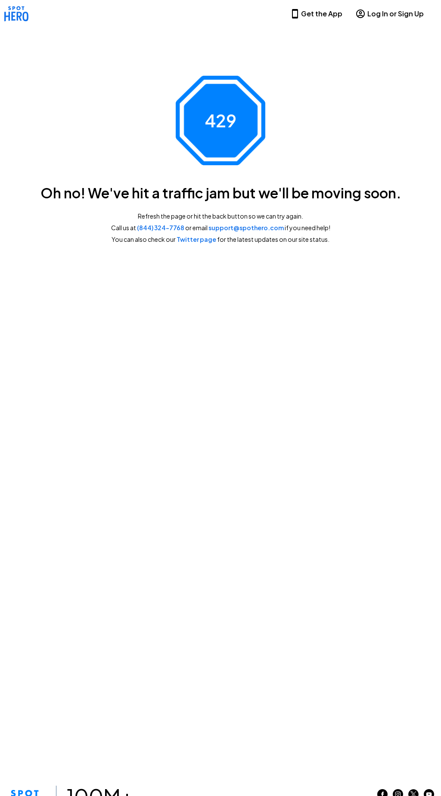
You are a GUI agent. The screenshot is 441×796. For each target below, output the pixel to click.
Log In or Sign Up (395, 13)
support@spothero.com (246, 227)
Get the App (321, 13)
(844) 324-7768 (160, 227)
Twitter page (196, 239)
